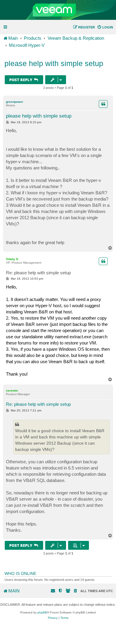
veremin (12, 390)
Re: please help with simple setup (38, 272)
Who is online (20, 573)
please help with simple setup (53, 63)
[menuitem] (105, 27)
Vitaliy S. (12, 259)
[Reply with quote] (103, 104)
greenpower (14, 101)
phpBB (42, 612)
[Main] (58, 10)
